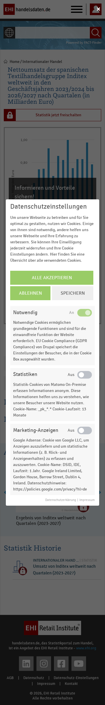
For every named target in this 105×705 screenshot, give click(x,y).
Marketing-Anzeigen (35, 430)
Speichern (73, 293)
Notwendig (25, 313)
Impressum (87, 500)
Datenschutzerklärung (60, 500)
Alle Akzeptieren (52, 277)
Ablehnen (30, 293)
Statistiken (25, 374)
